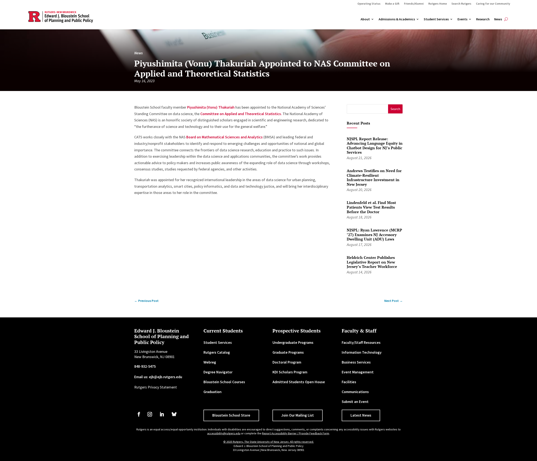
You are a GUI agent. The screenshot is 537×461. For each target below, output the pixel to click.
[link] (146, 300)
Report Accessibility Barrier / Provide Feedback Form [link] (295, 433)
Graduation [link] (212, 391)
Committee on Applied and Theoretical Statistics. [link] (241, 113)
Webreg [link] (209, 362)
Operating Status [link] (369, 3)
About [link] (365, 19)
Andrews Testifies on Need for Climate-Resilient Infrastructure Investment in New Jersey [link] (374, 177)
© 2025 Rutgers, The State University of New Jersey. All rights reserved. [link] (268, 442)
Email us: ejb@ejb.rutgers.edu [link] (158, 376)
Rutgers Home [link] (437, 3)
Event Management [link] (358, 372)
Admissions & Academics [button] (397, 19)
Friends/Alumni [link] (414, 3)
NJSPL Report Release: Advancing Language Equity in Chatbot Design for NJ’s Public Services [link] (375, 145)
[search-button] (506, 19)
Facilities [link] (349, 381)
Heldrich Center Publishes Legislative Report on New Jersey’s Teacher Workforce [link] (372, 262)
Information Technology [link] (362, 352)
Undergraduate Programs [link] (292, 342)
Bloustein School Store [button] (231, 415)
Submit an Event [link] (355, 401)
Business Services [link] (356, 362)
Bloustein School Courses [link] (224, 381)
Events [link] (462, 19)
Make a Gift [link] (392, 3)
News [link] (498, 19)
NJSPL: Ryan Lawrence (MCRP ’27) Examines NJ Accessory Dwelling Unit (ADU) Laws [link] (374, 234)
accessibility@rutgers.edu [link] (223, 433)
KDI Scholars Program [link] (289, 372)
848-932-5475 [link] (145, 366)
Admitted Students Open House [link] (298, 381)
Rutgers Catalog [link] (216, 352)
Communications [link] (355, 391)
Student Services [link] (436, 19)
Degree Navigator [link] (217, 372)
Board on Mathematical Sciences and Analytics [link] (224, 137)
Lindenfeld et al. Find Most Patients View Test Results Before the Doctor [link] (371, 207)
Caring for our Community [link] (493, 3)
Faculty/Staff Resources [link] (361, 342)
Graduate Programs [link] (288, 352)
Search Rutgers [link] (461, 3)
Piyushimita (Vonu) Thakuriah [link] (211, 107)
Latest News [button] (361, 415)
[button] (395, 108)
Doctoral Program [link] (286, 362)
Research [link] (483, 19)
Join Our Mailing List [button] (297, 415)
